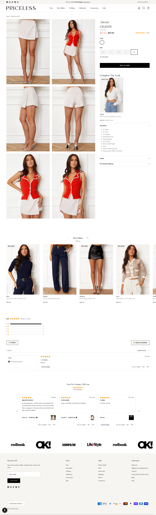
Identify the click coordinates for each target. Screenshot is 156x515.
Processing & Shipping (106, 164)
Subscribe (13, 480)
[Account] (138, 8)
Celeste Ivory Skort (15, 16)
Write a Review (142, 343)
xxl (146, 291)
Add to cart (125, 65)
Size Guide (101, 471)
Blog (133, 477)
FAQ (99, 468)
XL (120, 109)
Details (102, 158)
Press (133, 481)
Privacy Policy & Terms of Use (140, 474)
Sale (104, 8)
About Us (134, 465)
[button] (25, 324)
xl (35, 291)
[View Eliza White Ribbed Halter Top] (92, 417)
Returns (100, 477)
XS (103, 109)
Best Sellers (61, 8)
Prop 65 (134, 471)
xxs (46, 291)
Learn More (86, 2)
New (51, 8)
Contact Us (101, 481)
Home (7, 16)
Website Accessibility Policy (140, 468)
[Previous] (16, 411)
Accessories (94, 8)
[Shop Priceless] (21, 8)
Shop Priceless (15, 508)
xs (10, 291)
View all (78, 241)
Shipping (101, 474)
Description (103, 126)
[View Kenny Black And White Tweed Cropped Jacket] (131, 417)
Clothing (72, 8)
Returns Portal (102, 465)
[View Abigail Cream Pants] (53, 417)
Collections (82, 8)
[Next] (139, 411)
